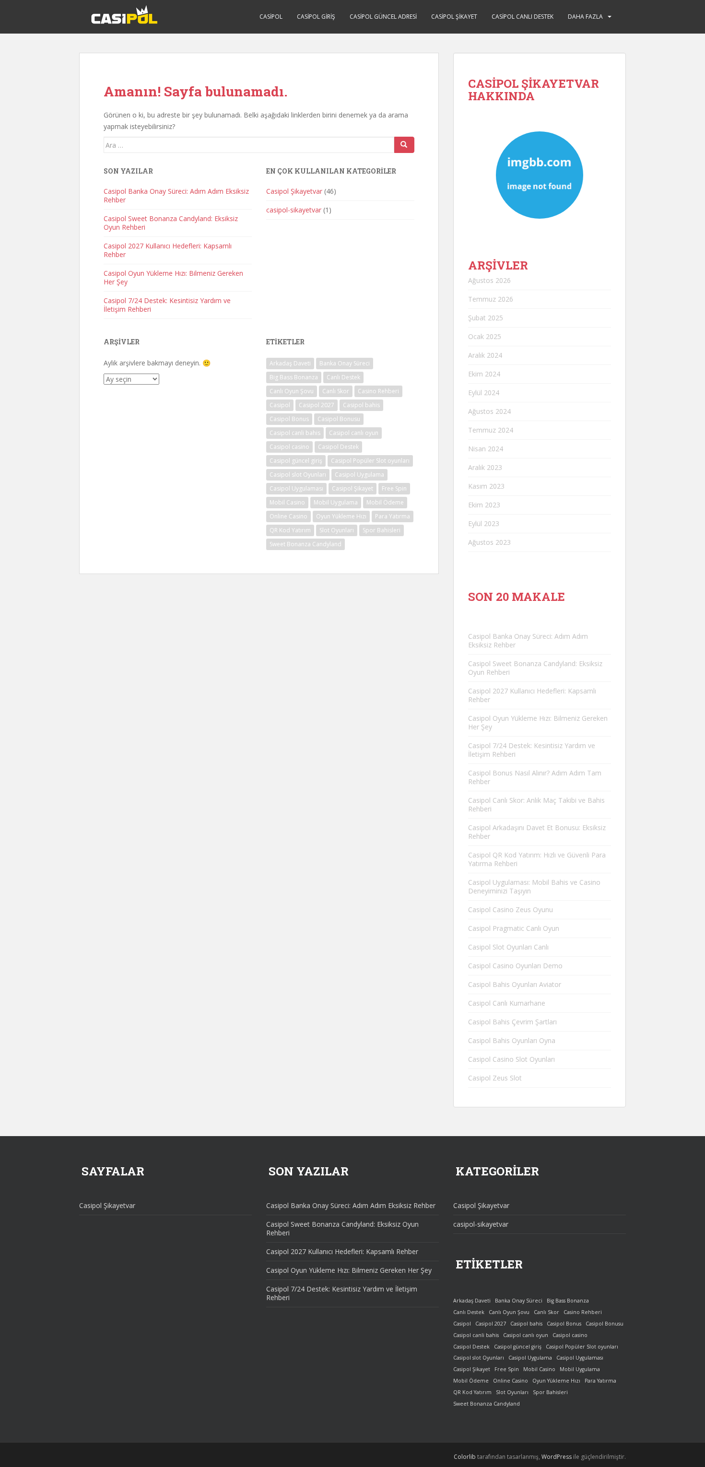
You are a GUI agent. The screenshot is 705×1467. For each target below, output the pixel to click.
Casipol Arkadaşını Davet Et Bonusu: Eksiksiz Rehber (537, 832)
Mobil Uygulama (336, 502)
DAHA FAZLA (585, 16)
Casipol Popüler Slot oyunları (370, 461)
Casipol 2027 (316, 405)
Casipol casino (289, 447)
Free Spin (394, 488)
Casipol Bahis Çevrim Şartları (512, 1021)
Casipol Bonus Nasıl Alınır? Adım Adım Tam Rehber (534, 777)
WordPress (556, 1457)
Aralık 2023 (485, 467)
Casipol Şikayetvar (294, 191)
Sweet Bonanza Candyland (305, 544)
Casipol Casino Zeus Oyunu (510, 909)
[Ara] (404, 145)
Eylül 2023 (483, 523)
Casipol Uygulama (359, 474)
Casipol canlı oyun (353, 433)
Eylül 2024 (483, 392)
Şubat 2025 (485, 317)
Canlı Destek (343, 377)
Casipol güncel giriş (296, 461)
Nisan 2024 (485, 448)
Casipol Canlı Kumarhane (506, 1003)
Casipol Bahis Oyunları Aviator (514, 984)
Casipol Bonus (289, 419)
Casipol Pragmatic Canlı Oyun (513, 928)
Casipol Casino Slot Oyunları (511, 1059)
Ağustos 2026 (489, 280)
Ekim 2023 (484, 504)
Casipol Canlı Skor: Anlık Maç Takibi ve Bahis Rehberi (536, 804)
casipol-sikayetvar (293, 209)
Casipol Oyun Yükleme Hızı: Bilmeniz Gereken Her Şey (173, 277)
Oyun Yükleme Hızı (341, 516)
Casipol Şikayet (454, 16)
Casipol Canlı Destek (522, 16)
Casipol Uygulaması (296, 488)
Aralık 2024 (485, 355)
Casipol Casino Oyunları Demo (515, 965)
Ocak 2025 (484, 336)
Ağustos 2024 (489, 411)
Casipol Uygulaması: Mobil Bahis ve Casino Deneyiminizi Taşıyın (534, 886)
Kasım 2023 (486, 486)
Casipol (270, 16)
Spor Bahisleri (381, 530)
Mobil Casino (287, 502)
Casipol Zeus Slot (495, 1077)
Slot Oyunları (336, 530)
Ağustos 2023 (489, 542)
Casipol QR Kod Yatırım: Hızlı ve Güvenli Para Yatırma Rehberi (537, 859)
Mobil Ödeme (385, 502)
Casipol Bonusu (338, 419)
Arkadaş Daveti (290, 363)
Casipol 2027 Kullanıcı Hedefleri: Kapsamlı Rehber (168, 250)
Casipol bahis (361, 405)
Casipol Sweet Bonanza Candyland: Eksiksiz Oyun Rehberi (171, 223)
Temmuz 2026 (490, 299)
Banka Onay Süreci (344, 363)
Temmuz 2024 (490, 429)
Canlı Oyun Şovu (292, 391)
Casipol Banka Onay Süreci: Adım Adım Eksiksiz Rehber (176, 195)
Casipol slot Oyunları (298, 474)
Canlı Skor (335, 391)
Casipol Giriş (316, 16)
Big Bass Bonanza (294, 377)
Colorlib (465, 1457)
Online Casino (288, 516)
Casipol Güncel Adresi (383, 16)
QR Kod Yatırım (290, 530)
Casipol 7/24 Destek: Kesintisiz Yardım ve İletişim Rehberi (167, 305)
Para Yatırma (392, 516)
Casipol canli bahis (295, 433)
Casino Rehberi (378, 391)
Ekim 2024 (484, 373)
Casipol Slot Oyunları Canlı (508, 946)
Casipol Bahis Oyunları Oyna (511, 1040)
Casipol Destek (338, 447)
